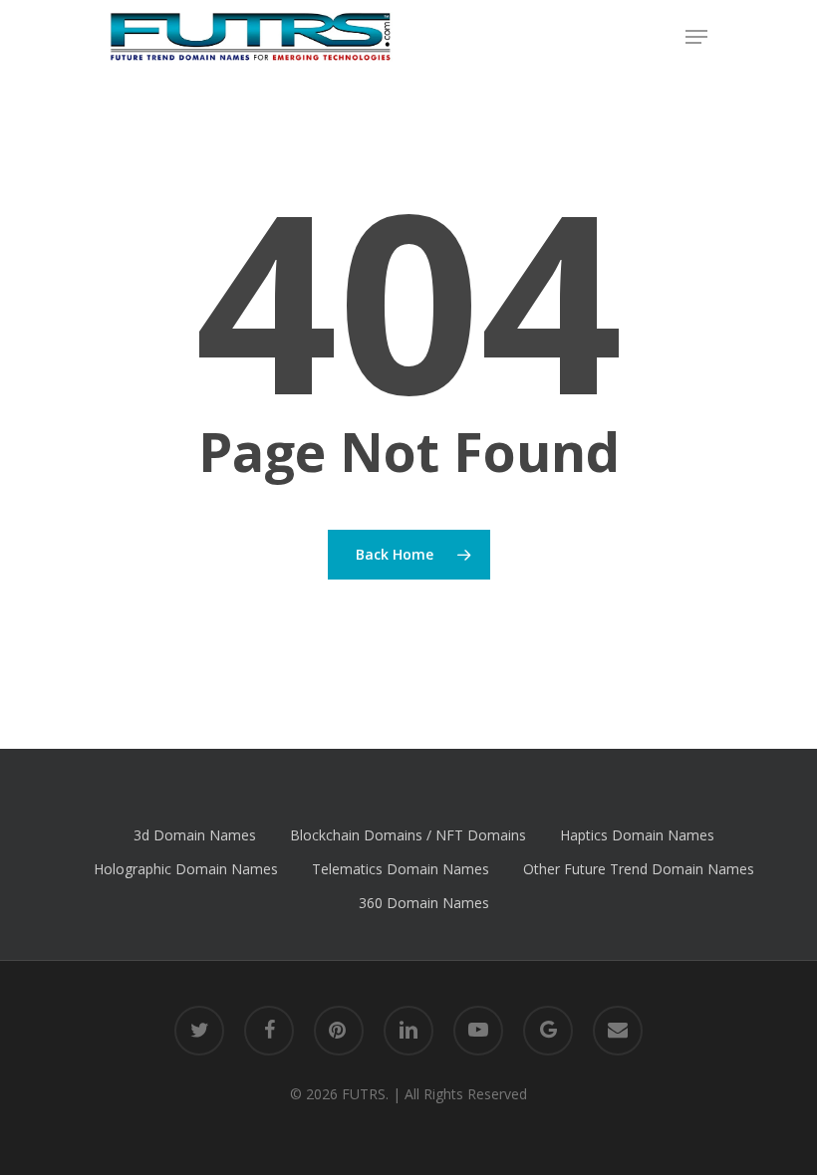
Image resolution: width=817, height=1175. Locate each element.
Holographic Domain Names (186, 868)
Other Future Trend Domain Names (638, 868)
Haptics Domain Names (637, 834)
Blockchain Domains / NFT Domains (408, 834)
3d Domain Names (195, 834)
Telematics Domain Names (400, 868)
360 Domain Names (424, 902)
